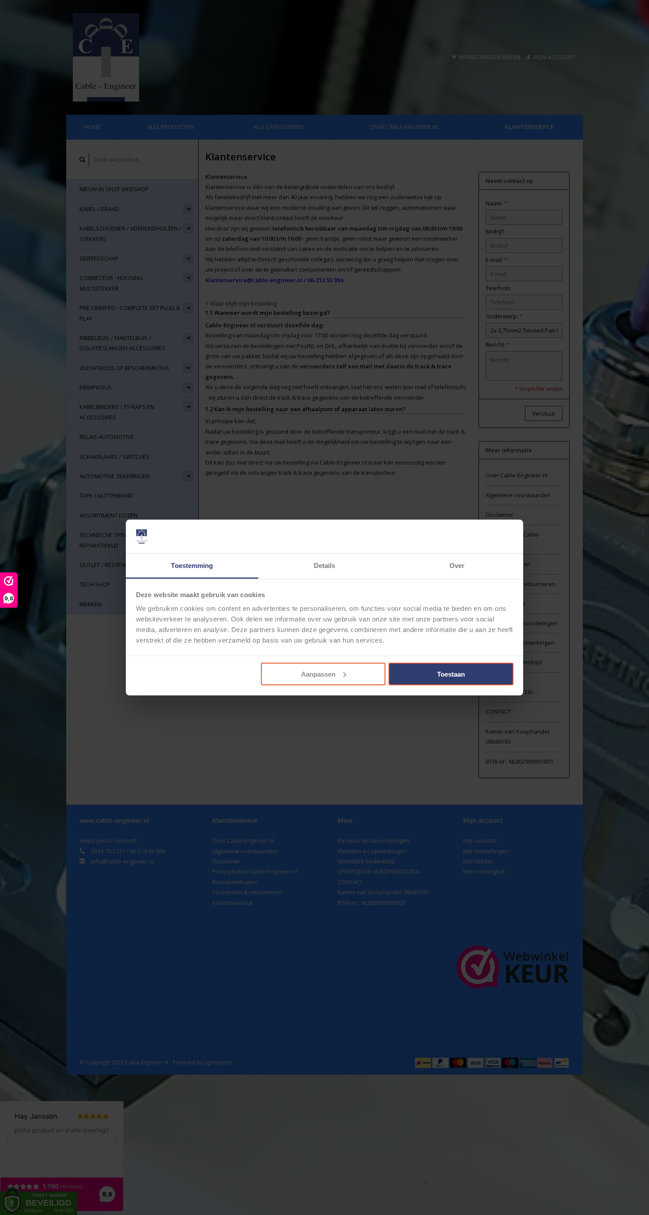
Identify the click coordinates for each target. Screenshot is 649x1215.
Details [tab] (325, 565)
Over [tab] (456, 565)
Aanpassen (318, 674)
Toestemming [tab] (192, 565)
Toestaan (451, 674)
